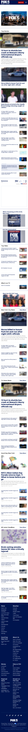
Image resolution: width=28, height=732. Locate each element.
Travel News (16, 615)
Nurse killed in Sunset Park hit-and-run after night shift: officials (13, 84)
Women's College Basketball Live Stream (17, 701)
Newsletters (4, 631)
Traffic (14, 613)
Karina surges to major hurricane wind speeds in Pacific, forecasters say (9, 126)
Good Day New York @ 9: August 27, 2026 (9, 498)
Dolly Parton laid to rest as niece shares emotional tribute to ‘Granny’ (9, 158)
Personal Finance (5, 673)
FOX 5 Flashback (17, 671)
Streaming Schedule (3, 610)
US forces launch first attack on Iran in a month (9, 145)
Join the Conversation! (9, 229)
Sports (2, 630)
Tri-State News (6, 380)
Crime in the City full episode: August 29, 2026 (8, 275)
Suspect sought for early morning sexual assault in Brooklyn (9, 353)
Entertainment (4, 624)
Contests (15, 655)
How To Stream (17, 639)
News (3, 606)
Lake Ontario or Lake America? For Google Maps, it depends (9, 151)
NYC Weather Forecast (6, 268)
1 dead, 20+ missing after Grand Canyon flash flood (8, 173)
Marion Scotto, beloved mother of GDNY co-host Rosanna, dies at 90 (9, 506)
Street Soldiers (16, 668)
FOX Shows (15, 644)
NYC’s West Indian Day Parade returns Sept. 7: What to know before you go (9, 367)
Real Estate (4, 675)
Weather (16, 606)
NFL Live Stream (17, 682)
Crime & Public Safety (4, 622)
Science (3, 628)
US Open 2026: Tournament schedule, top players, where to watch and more (8, 112)
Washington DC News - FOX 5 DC (5, 691)
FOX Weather (16, 620)
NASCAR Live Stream (16, 690)
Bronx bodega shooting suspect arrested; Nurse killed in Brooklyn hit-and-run (9, 256)
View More (23, 310)
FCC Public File (16, 656)
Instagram (10, 715)
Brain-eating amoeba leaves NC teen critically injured (12, 549)
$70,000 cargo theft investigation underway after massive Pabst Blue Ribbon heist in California (9, 433)
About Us (16, 637)
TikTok (12, 715)
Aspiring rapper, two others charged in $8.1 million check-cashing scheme (8, 139)
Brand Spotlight (16, 675)
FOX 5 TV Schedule (5, 285)
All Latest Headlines (7, 527)
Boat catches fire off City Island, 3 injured (9, 360)
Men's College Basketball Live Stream (16, 697)
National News (4, 618)
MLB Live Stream (17, 687)
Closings (15, 610)
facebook (7, 715)
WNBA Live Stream (15, 705)
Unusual (3, 626)
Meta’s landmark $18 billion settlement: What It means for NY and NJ (9, 447)
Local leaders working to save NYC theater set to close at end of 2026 (9, 440)
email (21, 715)
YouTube (15, 715)
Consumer (3, 666)
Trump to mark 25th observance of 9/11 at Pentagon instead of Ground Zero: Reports (9, 119)
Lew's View (15, 669)
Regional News (4, 680)
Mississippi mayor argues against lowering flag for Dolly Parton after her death (9, 132)
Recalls (3, 668)
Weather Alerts (16, 611)
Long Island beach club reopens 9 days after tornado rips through (9, 419)
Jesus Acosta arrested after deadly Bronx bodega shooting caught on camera (12, 105)
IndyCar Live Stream (16, 693)
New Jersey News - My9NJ (5, 683)
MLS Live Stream (17, 707)
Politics (3, 619)
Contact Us (15, 653)
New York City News (8, 310)
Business (3, 669)
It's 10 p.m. (15, 660)
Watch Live (21, 2)
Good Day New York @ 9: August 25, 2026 (9, 520)
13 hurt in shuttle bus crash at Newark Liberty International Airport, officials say (12, 53)
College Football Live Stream (17, 685)
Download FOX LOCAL (16, 647)
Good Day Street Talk (5, 641)
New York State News (5, 615)
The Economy (4, 671)
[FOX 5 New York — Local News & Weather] (5, 2)
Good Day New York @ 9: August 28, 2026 (9, 491)
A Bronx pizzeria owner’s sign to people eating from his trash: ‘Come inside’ (9, 249)
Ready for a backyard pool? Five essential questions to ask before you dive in (9, 167)
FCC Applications (17, 658)
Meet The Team (17, 641)
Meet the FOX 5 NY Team (10, 293)
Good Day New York (8, 453)
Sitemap (3, 633)
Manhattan (4, 181)
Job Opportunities (17, 649)
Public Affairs (16, 651)
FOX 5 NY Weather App (17, 617)
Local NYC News (5, 613)
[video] (23, 250)
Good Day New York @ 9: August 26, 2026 (9, 513)
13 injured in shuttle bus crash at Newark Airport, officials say (9, 262)
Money (3, 664)
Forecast (15, 608)
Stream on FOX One (16, 680)
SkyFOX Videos (16, 673)
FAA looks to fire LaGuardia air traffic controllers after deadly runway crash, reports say (8, 374)
